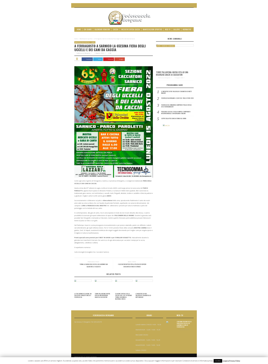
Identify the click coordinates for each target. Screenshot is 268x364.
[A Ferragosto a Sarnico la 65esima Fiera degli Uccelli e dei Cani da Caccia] (113, 122)
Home (76, 39)
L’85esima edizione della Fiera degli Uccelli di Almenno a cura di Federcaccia (184, 324)
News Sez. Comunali (168, 46)
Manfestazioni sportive (86, 39)
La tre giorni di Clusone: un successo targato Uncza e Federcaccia (82, 295)
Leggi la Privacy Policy (231, 361)
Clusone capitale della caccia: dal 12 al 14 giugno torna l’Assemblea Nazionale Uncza (123, 296)
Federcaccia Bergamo (83, 53)
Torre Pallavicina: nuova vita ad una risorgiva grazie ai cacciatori (102, 295)
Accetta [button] (217, 361)
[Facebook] (187, 5)
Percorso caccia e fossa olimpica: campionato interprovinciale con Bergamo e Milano (175, 112)
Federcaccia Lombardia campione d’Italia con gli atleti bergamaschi (176, 106)
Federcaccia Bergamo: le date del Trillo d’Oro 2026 (177, 98)
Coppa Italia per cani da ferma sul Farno (173, 118)
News (93, 42)
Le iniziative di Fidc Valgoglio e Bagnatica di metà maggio (143, 295)
